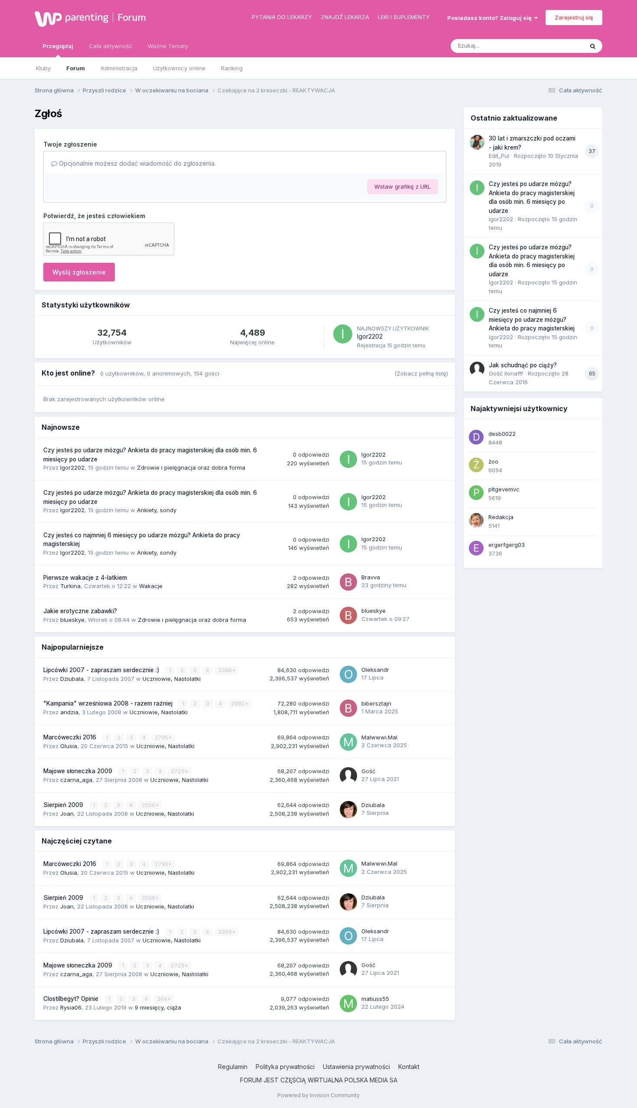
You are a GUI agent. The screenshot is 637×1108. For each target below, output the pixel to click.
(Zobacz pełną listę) (421, 373)
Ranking (232, 68)
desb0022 (502, 433)
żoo (493, 461)
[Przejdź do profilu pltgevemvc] (476, 492)
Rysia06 (70, 1007)
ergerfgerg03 (506, 544)
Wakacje (150, 585)
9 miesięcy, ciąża (158, 1007)
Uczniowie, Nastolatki (172, 678)
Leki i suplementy (404, 16)
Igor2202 (370, 336)
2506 (149, 805)
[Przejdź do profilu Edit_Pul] (477, 142)
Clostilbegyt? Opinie (71, 998)
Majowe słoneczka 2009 (78, 771)
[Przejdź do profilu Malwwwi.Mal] (348, 742)
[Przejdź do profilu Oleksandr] (348, 674)
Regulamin (232, 1066)
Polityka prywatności (285, 1066)
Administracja (119, 68)
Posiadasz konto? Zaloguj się (490, 17)
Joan (67, 813)
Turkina (70, 585)
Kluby (43, 68)
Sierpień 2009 (64, 804)
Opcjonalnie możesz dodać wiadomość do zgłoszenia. (136, 163)
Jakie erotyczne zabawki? (80, 611)
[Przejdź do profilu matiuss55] (348, 1003)
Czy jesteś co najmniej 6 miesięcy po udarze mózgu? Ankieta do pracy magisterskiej (532, 319)
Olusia (68, 745)
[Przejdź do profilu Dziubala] (348, 809)
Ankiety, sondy (156, 510)
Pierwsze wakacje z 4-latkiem (85, 577)
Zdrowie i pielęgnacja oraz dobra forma (191, 467)
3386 (225, 670)
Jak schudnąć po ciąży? (523, 365)
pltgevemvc (504, 489)
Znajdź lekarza (345, 16)
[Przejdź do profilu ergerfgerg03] (476, 548)
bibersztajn (376, 703)
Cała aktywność (110, 45)
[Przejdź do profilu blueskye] (348, 615)
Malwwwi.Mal (379, 737)
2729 (178, 771)
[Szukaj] (592, 46)
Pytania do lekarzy (282, 16)
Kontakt (408, 1066)
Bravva (370, 577)
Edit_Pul (499, 155)
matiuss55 (375, 998)
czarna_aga (76, 779)
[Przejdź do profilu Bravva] (348, 582)
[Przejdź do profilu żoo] (476, 465)
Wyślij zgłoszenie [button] (79, 272)
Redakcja (501, 516)
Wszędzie (559, 45)
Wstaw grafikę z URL (402, 186)
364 (163, 999)
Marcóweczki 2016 (70, 737)
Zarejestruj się (574, 17)
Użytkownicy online (179, 68)
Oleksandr (375, 669)
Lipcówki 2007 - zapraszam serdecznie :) (102, 670)
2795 (162, 737)
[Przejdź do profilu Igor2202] (342, 333)
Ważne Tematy (168, 45)
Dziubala (72, 678)
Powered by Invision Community (318, 1095)
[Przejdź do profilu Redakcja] (476, 520)
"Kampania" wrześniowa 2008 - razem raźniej (108, 703)
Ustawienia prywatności (356, 1066)
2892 (238, 703)
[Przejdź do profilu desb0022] (476, 437)
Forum (131, 17)
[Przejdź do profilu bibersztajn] (348, 708)
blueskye (72, 619)
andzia (69, 712)
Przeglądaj (57, 45)
